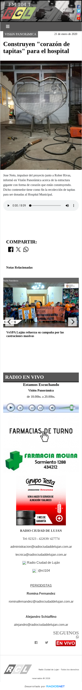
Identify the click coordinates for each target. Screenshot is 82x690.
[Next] (72, 321)
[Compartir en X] (18, 251)
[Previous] (9, 321)
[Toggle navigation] (7, 27)
